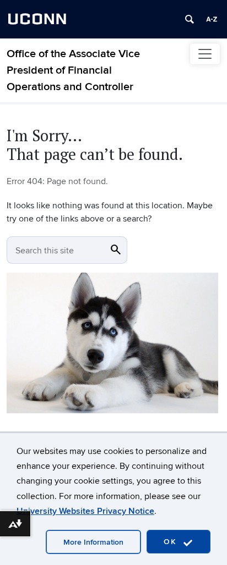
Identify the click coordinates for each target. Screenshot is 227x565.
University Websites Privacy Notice (85, 511)
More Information (93, 542)
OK (172, 541)
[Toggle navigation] (205, 54)
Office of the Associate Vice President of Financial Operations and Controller (73, 70)
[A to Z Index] (211, 19)
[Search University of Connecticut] (189, 19)
